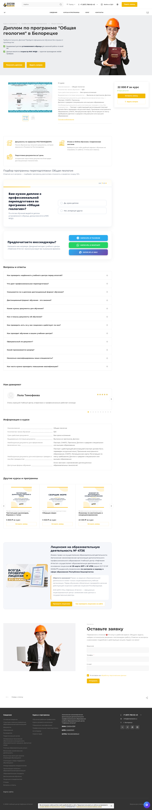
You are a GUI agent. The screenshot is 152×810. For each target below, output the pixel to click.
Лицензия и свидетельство (12, 779)
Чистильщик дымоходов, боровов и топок (17, 514)
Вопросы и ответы (9, 785)
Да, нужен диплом (71, 203)
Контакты (99, 12)
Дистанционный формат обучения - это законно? (29, 300)
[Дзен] (137, 727)
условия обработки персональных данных (52, 806)
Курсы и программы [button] (71, 12)
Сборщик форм (49, 513)
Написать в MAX (90, 252)
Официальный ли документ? (20, 342)
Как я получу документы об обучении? (24, 317)
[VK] (122, 727)
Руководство (7, 733)
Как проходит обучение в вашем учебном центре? (30, 333)
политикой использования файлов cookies (89, 806)
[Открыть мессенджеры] (147, 805)
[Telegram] (127, 727)
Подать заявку (129, 4)
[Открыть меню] (4, 12)
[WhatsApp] (132, 727)
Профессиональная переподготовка (45, 728)
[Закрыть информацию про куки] (111, 806)
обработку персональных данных (113, 675)
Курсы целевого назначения (43, 722)
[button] (111, 399)
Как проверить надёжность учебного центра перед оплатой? (34, 275)
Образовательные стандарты (13, 773)
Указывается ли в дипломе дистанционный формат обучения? (35, 292)
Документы (7, 727)
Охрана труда (37, 734)
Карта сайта (8, 792)
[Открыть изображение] (26, 118)
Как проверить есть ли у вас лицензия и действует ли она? (34, 325)
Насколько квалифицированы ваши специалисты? (30, 358)
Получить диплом (14, 65)
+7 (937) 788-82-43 (87, 4)
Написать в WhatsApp (90, 245)
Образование (8, 730)
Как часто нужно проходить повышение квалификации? (32, 366)
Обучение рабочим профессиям (44, 719)
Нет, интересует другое (73, 211)
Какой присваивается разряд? (20, 350)
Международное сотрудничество (15, 765)
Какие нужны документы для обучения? (25, 308)
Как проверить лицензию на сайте (89, 604)
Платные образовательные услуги (15, 748)
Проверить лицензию (61, 604)
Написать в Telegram (90, 238)
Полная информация (66, 119)
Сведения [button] (53, 12)
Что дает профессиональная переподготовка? (28, 284)
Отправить (93, 681)
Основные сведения (10, 719)
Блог (87, 12)
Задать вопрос (35, 65)
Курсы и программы (41, 715)
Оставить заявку (131, 96)
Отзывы (6, 782)
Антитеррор (37, 731)
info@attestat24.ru (130, 719)
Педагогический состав (11, 736)
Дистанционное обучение (12, 776)
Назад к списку (17, 697)
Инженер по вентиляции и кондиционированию (91, 514)
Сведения (7, 715)
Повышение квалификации (42, 725)
